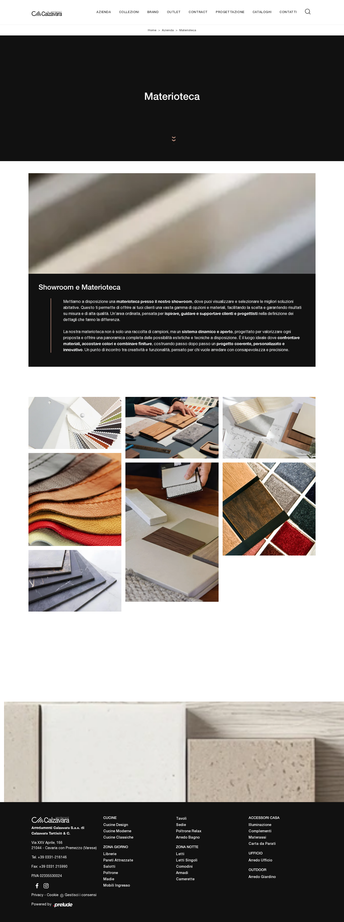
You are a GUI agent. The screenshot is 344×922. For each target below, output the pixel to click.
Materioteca (187, 30)
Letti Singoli (186, 860)
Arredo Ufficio (260, 860)
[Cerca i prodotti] (309, 11)
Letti (180, 854)
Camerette (185, 879)
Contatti (288, 12)
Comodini (184, 866)
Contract (198, 12)
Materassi (257, 837)
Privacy (37, 895)
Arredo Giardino (262, 877)
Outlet (174, 12)
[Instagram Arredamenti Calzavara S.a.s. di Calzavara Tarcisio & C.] (45, 885)
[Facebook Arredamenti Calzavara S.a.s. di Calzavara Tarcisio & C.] (36, 885)
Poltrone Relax (188, 831)
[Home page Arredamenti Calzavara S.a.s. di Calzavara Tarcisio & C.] (46, 12)
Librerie (109, 854)
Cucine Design (115, 825)
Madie (108, 879)
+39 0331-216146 (52, 857)
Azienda (103, 12)
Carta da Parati (262, 844)
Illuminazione (260, 825)
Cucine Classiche (118, 837)
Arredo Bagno (188, 837)
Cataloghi (262, 12)
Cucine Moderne (117, 831)
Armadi (182, 873)
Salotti (109, 866)
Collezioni (129, 12)
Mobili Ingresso (116, 885)
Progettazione (230, 12)
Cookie (52, 895)
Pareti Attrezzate (118, 860)
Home (152, 30)
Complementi (260, 831)
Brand (153, 12)
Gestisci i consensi (80, 895)
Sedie (181, 825)
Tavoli (181, 818)
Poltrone (110, 873)
